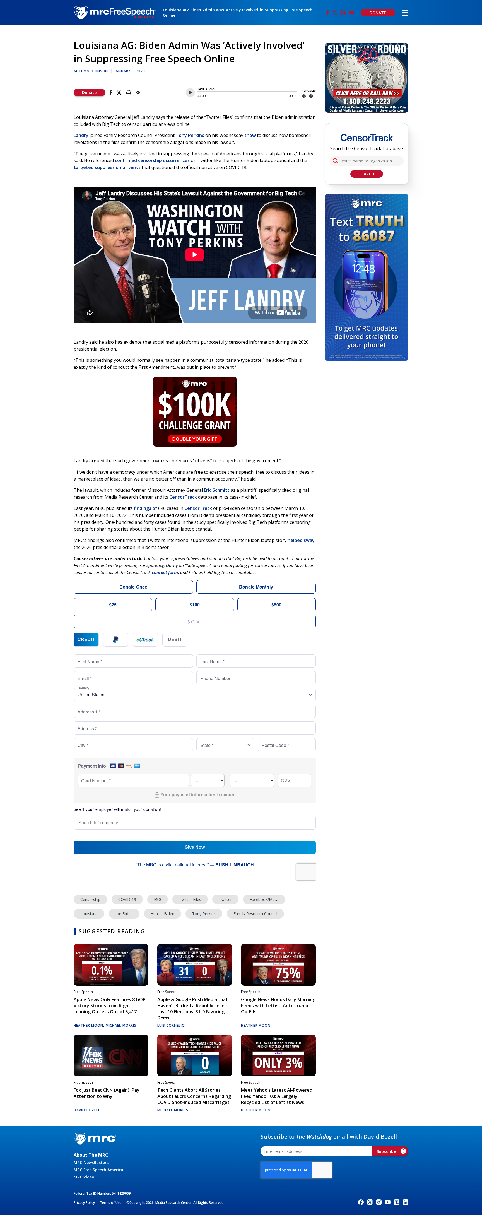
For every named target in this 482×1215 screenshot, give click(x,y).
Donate (89, 92)
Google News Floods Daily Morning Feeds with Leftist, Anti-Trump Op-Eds (278, 1005)
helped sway (301, 540)
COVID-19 (127, 899)
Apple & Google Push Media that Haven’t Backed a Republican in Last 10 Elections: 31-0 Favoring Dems (192, 1008)
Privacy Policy (84, 1202)
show (250, 135)
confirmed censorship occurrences (152, 160)
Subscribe (386, 1151)
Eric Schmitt (217, 490)
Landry (81, 135)
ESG (157, 899)
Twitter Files (190, 899)
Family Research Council (255, 913)
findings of (145, 508)
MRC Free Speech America (98, 1169)
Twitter (225, 899)
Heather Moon (88, 1025)
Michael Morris (121, 1025)
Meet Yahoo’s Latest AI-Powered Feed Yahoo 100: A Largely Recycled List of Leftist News (276, 1096)
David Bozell (87, 1110)
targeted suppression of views (107, 167)
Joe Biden (124, 913)
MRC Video (84, 1177)
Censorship (90, 899)
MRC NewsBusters (91, 1162)
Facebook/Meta (264, 899)
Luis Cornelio (171, 1025)
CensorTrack (183, 497)
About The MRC (91, 1155)
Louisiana (89, 913)
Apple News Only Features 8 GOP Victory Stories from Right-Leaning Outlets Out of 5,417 (110, 1005)
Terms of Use (110, 1202)
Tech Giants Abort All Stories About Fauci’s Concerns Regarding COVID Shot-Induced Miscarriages (194, 1096)
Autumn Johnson (91, 71)
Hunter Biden (162, 913)
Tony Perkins (190, 135)
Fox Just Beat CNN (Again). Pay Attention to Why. (106, 1093)
